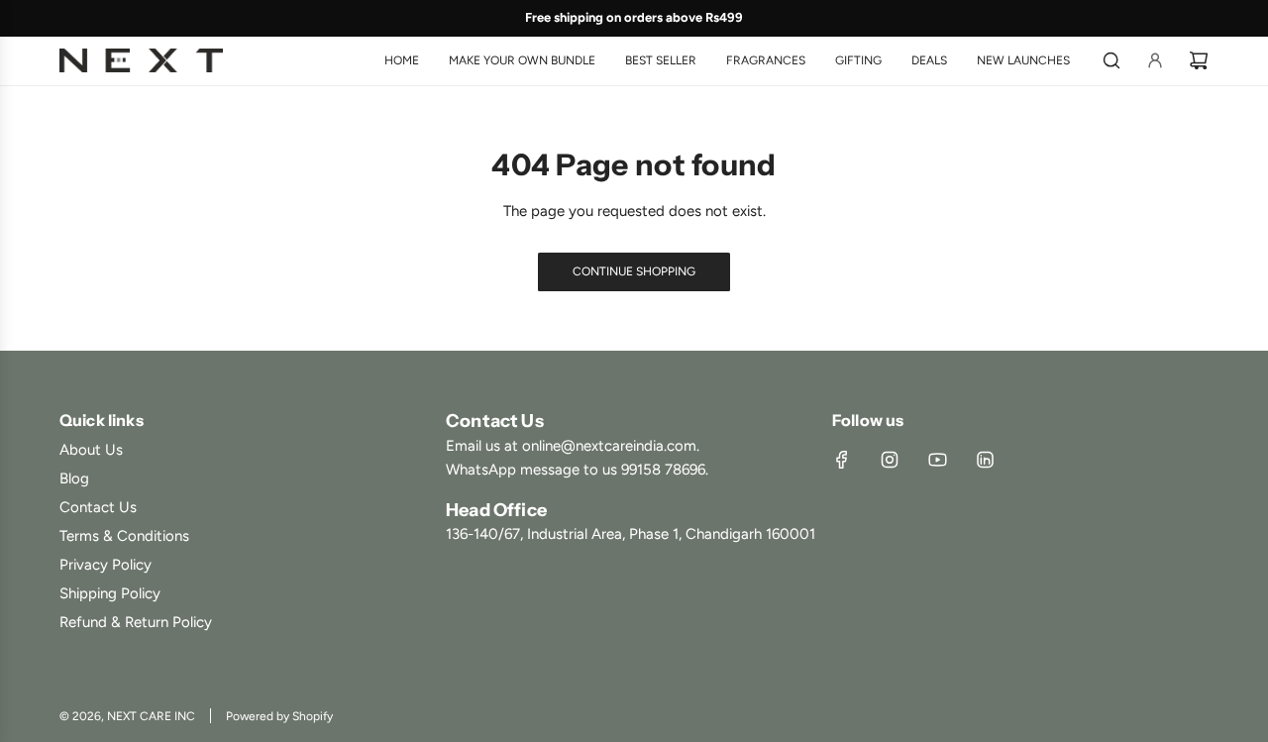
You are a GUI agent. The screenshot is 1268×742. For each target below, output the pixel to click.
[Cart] (1198, 60)
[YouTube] (937, 459)
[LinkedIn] (984, 459)
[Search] (1111, 60)
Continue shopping (634, 271)
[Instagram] (889, 459)
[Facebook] (842, 459)
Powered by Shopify (279, 716)
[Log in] (1155, 60)
